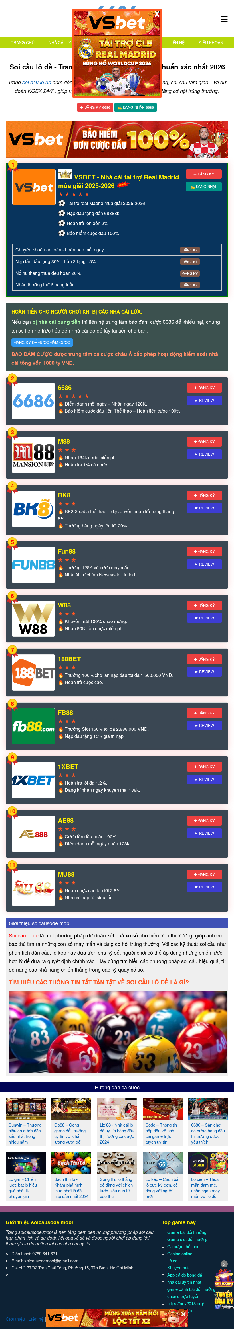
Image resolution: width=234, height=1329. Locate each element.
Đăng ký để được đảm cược (42, 342)
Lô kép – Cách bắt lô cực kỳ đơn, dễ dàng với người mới (162, 1187)
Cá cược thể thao (183, 1246)
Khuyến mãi (178, 1268)
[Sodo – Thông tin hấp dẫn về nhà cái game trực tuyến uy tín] (163, 1117)
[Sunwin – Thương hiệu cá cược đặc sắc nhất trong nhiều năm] (26, 1117)
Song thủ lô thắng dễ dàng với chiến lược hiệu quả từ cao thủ (116, 1187)
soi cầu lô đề (36, 82)
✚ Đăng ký (203, 174)
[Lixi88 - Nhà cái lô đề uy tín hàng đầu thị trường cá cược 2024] (117, 1117)
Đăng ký (190, 249)
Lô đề (172, 1261)
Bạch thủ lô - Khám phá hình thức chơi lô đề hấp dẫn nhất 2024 (71, 1187)
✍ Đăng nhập (204, 186)
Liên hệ (177, 42)
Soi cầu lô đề (24, 935)
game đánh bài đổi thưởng (191, 1289)
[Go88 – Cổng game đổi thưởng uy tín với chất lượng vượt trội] (71, 1117)
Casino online (179, 1253)
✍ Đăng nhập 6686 (135, 107)
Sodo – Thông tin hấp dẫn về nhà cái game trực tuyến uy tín (161, 1133)
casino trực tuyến (183, 1296)
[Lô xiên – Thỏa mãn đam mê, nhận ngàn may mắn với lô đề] (208, 1172)
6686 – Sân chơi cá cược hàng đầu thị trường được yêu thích (208, 1133)
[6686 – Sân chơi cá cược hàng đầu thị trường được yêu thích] (208, 1117)
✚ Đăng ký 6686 (95, 107)
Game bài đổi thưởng (186, 1232)
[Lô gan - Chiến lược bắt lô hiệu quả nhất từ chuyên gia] (26, 1172)
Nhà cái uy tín (64, 42)
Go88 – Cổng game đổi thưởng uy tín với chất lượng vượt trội (70, 1133)
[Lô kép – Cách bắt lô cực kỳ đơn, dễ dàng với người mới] (163, 1172)
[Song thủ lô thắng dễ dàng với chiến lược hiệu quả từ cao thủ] (117, 1172)
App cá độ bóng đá (184, 1275)
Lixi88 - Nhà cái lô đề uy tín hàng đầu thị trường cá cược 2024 (117, 1133)
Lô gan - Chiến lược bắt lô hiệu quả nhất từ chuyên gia (23, 1187)
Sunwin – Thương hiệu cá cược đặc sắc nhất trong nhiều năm (25, 1133)
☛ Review (204, 400)
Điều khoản (211, 42)
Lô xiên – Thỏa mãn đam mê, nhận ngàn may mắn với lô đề (205, 1187)
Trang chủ (23, 42)
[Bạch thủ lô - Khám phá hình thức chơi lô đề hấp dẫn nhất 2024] (71, 1172)
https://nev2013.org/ (185, 1303)
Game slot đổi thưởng (187, 1239)
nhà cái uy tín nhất (184, 1282)
